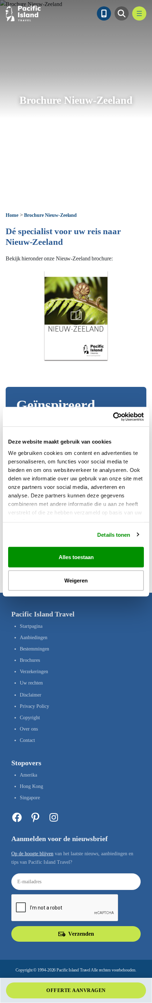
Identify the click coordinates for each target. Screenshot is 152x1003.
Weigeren (76, 580)
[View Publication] (76, 315)
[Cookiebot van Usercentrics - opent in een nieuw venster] (113, 416)
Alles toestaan (76, 557)
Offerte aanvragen (76, 990)
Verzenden (81, 934)
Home (12, 215)
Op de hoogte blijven (32, 853)
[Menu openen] (139, 13)
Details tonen (113, 534)
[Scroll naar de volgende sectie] (76, 190)
